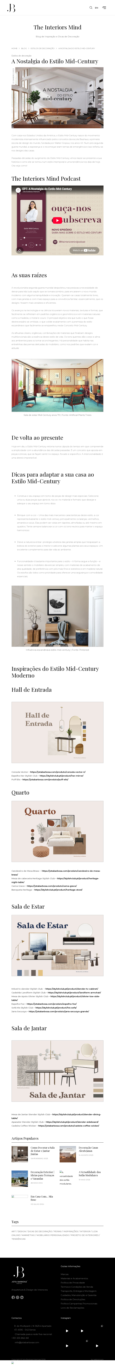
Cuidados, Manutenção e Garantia (78, 1295)
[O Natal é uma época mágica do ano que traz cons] (97, 1330)
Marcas (64, 1274)
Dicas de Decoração (40, 1231)
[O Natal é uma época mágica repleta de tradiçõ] (67, 1330)
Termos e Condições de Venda (77, 1287)
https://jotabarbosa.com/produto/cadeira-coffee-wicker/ (68, 1125)
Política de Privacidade (73, 1282)
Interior (86, 1231)
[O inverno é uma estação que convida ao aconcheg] (97, 1345)
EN (96, 7)
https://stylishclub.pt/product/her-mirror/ (61, 775)
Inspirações (71, 1231)
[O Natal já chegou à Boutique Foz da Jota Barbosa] (82, 1330)
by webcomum (97, 1359)
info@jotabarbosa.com (27, 1342)
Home (14, 48)
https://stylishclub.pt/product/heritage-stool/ (58, 889)
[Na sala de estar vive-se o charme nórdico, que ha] (82, 1345)
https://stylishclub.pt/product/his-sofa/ (56, 1007)
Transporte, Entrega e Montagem (78, 1291)
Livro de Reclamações (72, 1307)
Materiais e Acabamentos (74, 1278)
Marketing (29, 1235)
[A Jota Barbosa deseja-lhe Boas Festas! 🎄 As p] (67, 1345)
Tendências (19, 1239)
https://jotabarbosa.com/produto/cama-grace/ (52, 886)
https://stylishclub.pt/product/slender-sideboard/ (72, 1122)
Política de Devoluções (73, 1299)
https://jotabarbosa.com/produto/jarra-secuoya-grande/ (59, 1011)
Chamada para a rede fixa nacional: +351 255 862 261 (32, 1336)
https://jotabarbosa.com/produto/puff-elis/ (45, 779)
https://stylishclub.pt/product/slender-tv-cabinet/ (71, 988)
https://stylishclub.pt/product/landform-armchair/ (74, 992)
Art (14, 1231)
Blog (24, 48)
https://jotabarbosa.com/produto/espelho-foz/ (52, 1004)
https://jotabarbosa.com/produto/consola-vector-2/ (58, 772)
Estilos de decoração (43, 48)
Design (22, 1231)
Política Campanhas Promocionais (79, 1303)
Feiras (58, 1231)
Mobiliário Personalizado (53, 1235)
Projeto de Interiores (85, 1235)
